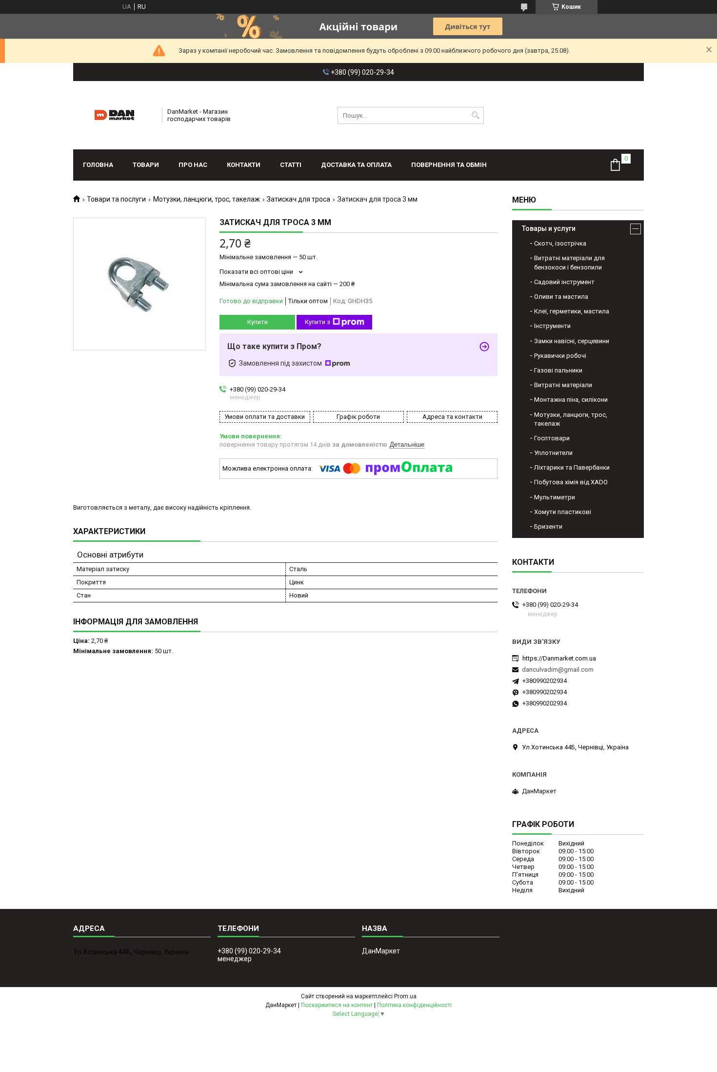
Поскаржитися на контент (337, 1005)
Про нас (193, 164)
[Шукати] (475, 115)
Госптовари (552, 438)
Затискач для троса (298, 199)
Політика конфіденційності (414, 1005)
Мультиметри (554, 497)
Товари (146, 164)
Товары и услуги (549, 228)
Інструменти (552, 326)
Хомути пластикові (562, 511)
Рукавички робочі (560, 355)
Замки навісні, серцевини (571, 341)
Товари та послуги (116, 199)
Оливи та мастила (561, 296)
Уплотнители (553, 452)
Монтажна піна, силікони (571, 399)
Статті (290, 164)
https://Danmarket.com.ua (559, 658)
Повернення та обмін (449, 164)
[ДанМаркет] (114, 115)
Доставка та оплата (356, 164)
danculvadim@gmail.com (558, 669)
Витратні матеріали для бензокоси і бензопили (569, 262)
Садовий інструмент (564, 282)
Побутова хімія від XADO (571, 482)
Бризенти (548, 526)
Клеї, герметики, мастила (571, 311)
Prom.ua (405, 996)
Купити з (317, 322)
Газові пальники (558, 370)
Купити (257, 322)
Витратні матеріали (563, 385)
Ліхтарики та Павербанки (572, 467)
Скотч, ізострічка (560, 243)
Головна (98, 164)
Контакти (243, 164)
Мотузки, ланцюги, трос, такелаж (206, 199)
